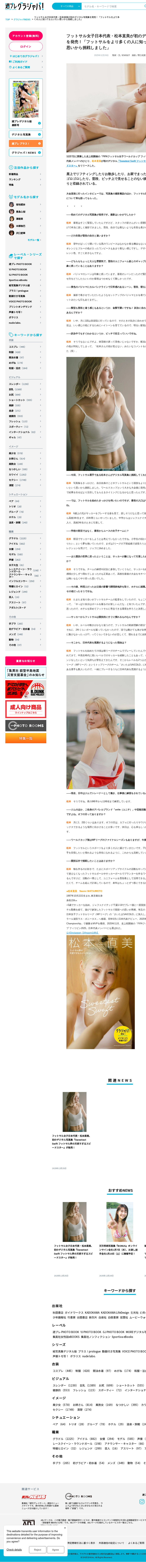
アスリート (18, 602)
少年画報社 (59, 1317)
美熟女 (16, 464)
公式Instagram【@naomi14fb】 (82, 932)
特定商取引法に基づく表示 (81, 1543)
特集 (11, 184)
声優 (15, 559)
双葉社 (124, 1317)
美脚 (15, 405)
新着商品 (13, 174)
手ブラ (16, 623)
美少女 (16, 453)
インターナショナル (23, 432)
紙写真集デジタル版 (19, 285)
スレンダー (19, 384)
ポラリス (13, 317)
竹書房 (71, 1317)
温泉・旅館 (19, 522)
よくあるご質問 (21, 67)
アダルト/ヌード (17, 607)
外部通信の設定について (111, 1543)
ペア (15, 501)
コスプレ (18, 346)
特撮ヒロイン (19, 586)
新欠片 (93, 1317)
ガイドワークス (74, 1312)
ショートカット (21, 400)
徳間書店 (82, 1317)
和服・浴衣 (19, 368)
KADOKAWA (92, 1312)
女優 (15, 549)
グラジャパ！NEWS (24, 152)
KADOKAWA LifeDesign (115, 1312)
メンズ (16, 634)
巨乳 (16, 389)
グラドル (18, 538)
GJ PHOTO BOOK (18, 274)
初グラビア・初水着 (23, 629)
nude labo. (15, 322)
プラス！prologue (18, 290)
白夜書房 (113, 1317)
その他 (16, 645)
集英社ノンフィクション (95, 1337)
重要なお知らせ (25, 661)
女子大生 (17, 565)
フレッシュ (19, 421)
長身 (15, 410)
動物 (15, 639)
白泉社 (102, 1317)
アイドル (17, 543)
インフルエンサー (22, 581)
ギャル (16, 437)
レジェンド (19, 591)
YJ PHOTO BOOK (18, 269)
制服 (15, 352)
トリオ (16, 506)
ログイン (25, 46)
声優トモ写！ (16, 312)
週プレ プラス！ (21, 143)
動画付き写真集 (17, 296)
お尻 (15, 394)
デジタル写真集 (21, 134)
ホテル (16, 517)
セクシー (18, 480)
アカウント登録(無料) (25, 36)
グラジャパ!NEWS (22, 19)
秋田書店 (58, 1312)
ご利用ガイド (19, 61)
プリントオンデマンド (20, 306)
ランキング (14, 179)
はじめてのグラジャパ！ (26, 56)
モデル (16, 554)
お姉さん (18, 458)
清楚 (15, 485)
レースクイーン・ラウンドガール (24, 570)
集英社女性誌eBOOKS (66, 1337)
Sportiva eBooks (18, 280)
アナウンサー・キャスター (24, 575)
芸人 (15, 597)
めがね (16, 362)
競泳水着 (17, 357)
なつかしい (19, 469)
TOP (7, 19)
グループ (17, 511)
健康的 (16, 416)
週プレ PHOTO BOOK (20, 264)
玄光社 (135, 1312)
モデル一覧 (33, 240)
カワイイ (18, 474)
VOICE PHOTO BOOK (20, 301)
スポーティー (19, 426)
